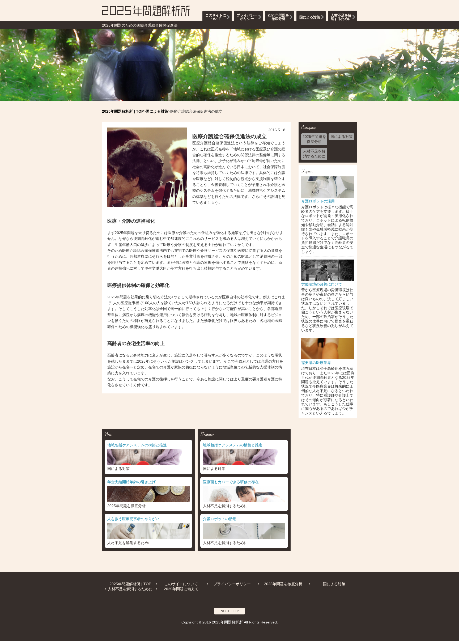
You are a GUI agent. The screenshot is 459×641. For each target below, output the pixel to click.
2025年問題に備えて (181, 589)
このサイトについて (215, 17)
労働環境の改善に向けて (321, 284)
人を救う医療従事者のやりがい (133, 519)
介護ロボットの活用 (318, 201)
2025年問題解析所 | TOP (130, 584)
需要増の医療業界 (316, 362)
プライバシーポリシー (247, 17)
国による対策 (309, 17)
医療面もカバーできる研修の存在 (231, 482)
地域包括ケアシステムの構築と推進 (137, 445)
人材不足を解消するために (341, 17)
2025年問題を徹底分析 (278, 17)
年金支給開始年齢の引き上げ (131, 482)
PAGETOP (229, 611)
